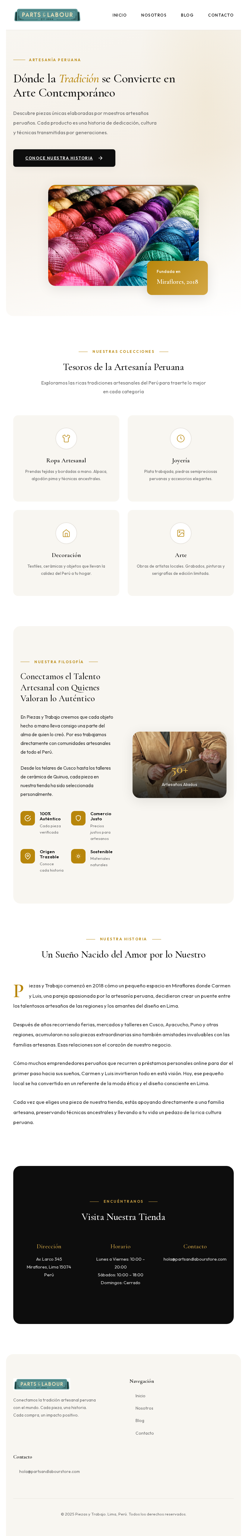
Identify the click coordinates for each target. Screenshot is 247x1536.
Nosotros (154, 15)
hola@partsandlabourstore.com (49, 1471)
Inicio (120, 15)
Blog (187, 15)
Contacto (221, 15)
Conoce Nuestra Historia (59, 158)
